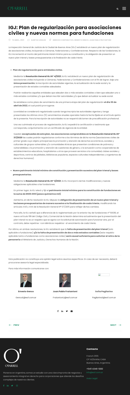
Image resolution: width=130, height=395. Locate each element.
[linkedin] (8, 385)
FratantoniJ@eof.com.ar (65, 297)
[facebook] (3, 385)
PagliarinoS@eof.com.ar (104, 297)
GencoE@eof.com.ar (26, 297)
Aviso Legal (91, 378)
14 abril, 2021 (18, 40)
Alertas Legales (38, 40)
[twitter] (12, 385)
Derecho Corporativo (63, 40)
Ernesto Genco (81, 40)
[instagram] (17, 385)
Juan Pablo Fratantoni (100, 40)
